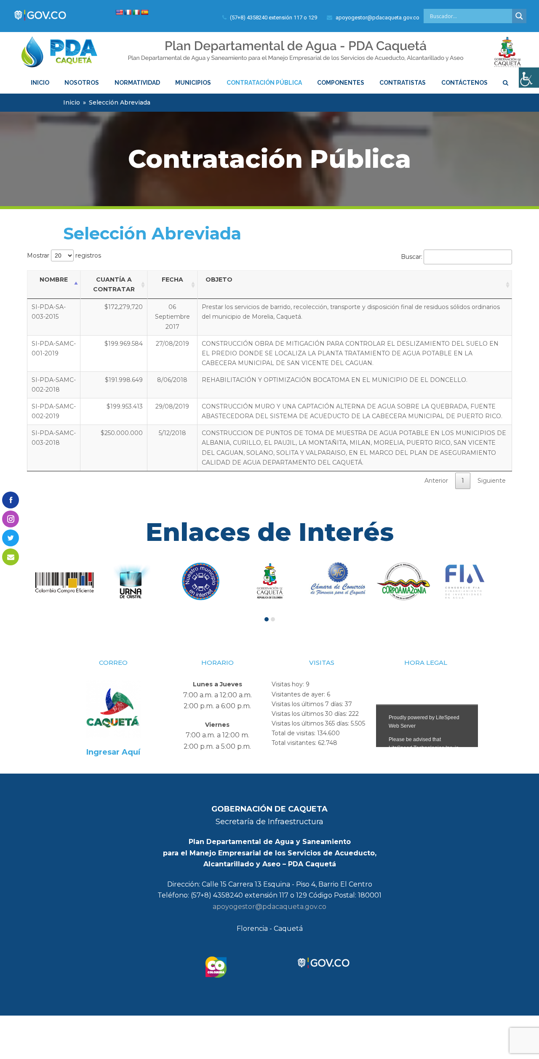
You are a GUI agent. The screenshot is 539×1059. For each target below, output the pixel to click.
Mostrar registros (64, 255)
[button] (266, 619)
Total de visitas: (294, 733)
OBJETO (218, 279)
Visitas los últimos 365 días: (311, 723)
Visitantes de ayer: (299, 694)
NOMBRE (54, 279)
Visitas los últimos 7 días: (308, 704)
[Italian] (136, 12)
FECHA (172, 279)
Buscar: (411, 257)
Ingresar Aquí (113, 752)
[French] (127, 12)
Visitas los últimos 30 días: (310, 714)
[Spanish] (144, 12)
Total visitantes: (295, 743)
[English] (119, 12)
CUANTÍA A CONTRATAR (114, 284)
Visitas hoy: (289, 684)
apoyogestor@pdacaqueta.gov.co (269, 907)
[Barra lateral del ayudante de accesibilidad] (529, 77)
